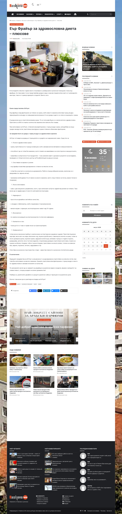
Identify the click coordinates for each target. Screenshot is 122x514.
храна (39, 284)
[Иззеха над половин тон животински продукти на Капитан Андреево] (20, 382)
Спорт (59, 14)
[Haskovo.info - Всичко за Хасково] (18, 6)
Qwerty (90, 486)
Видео (68, 14)
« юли (84, 257)
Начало (13, 20)
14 (101, 242)
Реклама (103, 511)
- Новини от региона (42, 500)
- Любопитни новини (42, 502)
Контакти (109, 511)
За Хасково (67, 502)
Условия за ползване (93, 511)
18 (88, 246)
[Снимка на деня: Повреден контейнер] (97, 275)
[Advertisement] (43, 405)
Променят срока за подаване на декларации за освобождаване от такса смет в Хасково (96, 66)
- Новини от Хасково (42, 498)
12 (93, 242)
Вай (89, 454)
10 (84, 242)
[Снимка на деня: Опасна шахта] (107, 281)
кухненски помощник (27, 284)
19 (93, 246)
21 (101, 246)
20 (97, 246)
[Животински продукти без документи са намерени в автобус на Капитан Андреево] (43, 382)
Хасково (29, 14)
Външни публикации (28, 20)
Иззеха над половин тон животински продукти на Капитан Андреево (20, 391)
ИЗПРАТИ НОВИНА (104, 141)
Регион (38, 14)
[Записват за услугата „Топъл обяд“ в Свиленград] (20, 360)
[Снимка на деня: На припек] (87, 275)
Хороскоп (67, 500)
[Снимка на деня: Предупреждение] (87, 281)
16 (110, 242)
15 (105, 242)
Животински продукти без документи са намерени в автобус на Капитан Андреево (42, 391)
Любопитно (49, 14)
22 (106, 246)
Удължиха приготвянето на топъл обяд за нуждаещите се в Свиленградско (67, 369)
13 (97, 242)
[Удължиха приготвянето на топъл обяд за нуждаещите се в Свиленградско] (67, 360)
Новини (21, 14)
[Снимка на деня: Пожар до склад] (97, 281)
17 (84, 246)
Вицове (66, 504)
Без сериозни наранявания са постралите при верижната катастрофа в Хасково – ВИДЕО (64, 471)
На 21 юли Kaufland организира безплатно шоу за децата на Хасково (44, 327)
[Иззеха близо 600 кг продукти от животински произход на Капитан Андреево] (67, 382)
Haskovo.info (16, 38)
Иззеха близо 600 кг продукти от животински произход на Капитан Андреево (67, 391)
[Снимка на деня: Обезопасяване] (107, 275)
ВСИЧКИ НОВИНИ (89, 141)
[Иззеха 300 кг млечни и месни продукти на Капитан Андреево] (43, 360)
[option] (44, 327)
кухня (35, 284)
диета (18, 284)
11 (88, 242)
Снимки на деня (68, 496)
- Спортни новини (41, 504)
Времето (66, 498)
